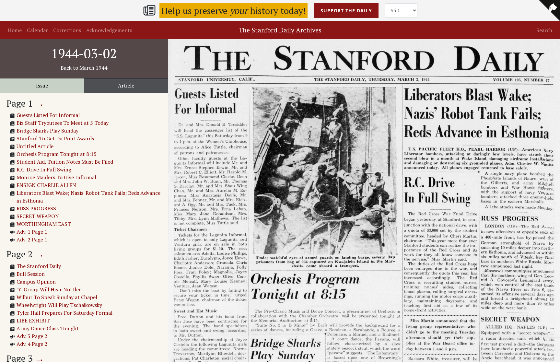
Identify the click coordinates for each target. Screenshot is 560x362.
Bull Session (31, 273)
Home (15, 30)
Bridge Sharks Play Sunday (47, 130)
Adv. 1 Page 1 (32, 231)
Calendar (37, 30)
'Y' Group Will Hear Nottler (49, 289)
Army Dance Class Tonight (48, 328)
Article (126, 85)
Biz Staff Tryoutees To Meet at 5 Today (63, 122)
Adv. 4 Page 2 (32, 343)
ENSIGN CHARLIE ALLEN (46, 185)
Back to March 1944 (84, 67)
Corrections (67, 30)
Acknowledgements (109, 30)
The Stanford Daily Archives (280, 30)
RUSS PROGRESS (36, 208)
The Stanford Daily (39, 266)
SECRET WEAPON (38, 216)
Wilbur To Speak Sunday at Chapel (57, 297)
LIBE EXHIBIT (33, 320)
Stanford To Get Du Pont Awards (55, 138)
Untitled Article (35, 146)
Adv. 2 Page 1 (32, 239)
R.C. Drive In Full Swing (44, 169)
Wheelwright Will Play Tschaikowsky (59, 305)
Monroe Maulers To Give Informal (56, 177)
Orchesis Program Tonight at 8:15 (57, 154)
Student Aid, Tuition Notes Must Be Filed (65, 161)
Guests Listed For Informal (48, 115)
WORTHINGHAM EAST (44, 224)
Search (544, 30)
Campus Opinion (36, 281)
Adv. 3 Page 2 (32, 336)
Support (346, 10)
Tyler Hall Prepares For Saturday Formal (64, 312)
